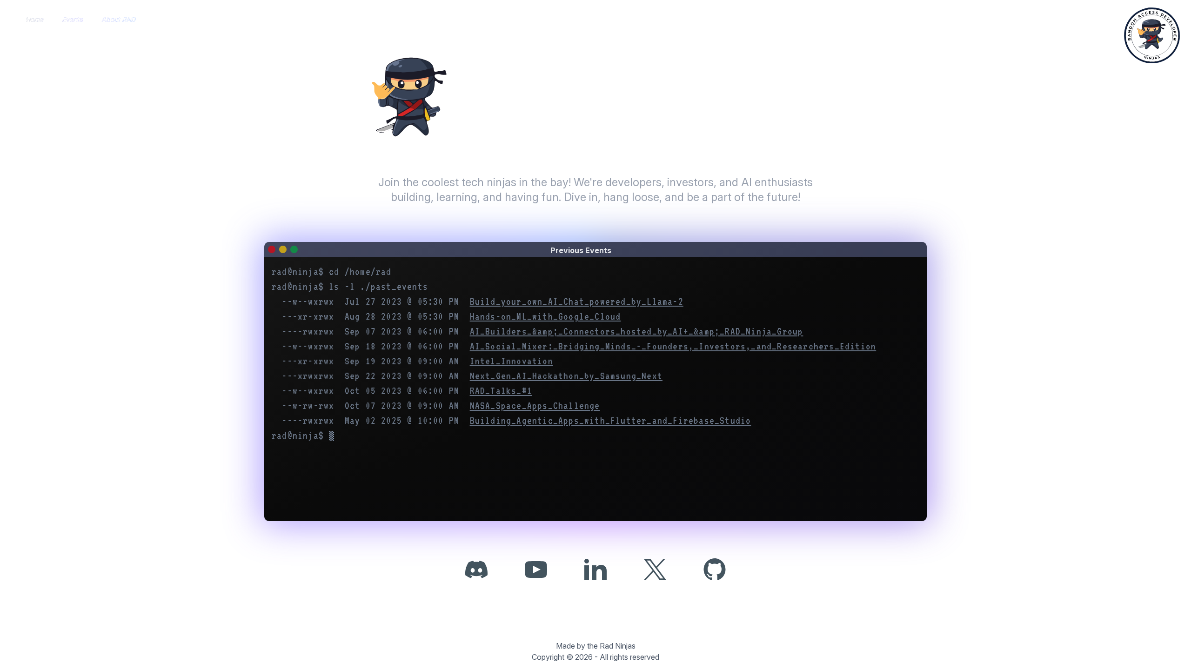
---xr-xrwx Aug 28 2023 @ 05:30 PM (451, 316)
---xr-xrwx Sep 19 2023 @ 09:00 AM (417, 361)
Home (35, 19)
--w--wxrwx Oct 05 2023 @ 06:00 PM (407, 390)
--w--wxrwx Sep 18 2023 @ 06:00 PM (579, 346)
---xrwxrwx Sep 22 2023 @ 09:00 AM (472, 376)
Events (72, 19)
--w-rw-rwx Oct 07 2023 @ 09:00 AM (441, 405)
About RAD (119, 19)
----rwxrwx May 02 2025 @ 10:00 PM (516, 420)
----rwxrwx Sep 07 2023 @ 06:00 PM (542, 331)
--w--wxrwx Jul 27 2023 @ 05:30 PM (482, 301)
